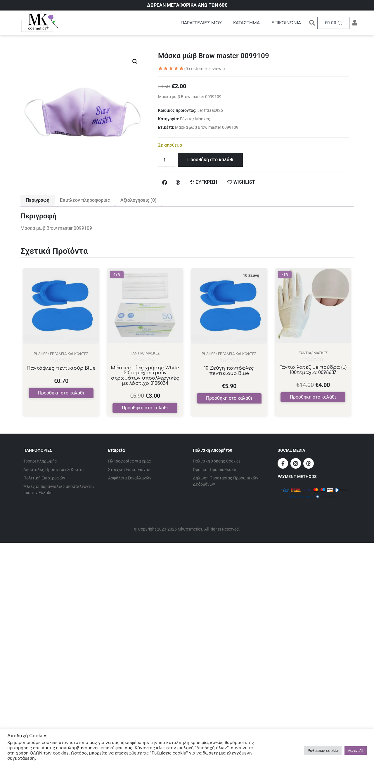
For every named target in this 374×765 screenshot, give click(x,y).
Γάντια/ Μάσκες (195, 119)
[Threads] (308, 463)
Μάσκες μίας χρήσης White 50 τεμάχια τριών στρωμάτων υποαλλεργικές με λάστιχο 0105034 (145, 375)
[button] (135, 61)
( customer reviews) (204, 68)
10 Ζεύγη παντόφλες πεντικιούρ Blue (229, 371)
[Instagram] (295, 463)
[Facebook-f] (283, 463)
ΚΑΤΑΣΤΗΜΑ (246, 23)
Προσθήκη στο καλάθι (210, 159)
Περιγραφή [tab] (37, 200)
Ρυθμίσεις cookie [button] (323, 750)
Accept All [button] (355, 750)
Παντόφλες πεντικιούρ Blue (61, 368)
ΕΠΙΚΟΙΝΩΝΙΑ (286, 23)
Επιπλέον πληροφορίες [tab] (85, 200)
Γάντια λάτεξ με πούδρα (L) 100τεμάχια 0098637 (313, 370)
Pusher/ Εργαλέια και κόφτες (61, 354)
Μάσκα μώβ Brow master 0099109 (206, 127)
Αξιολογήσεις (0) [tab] (138, 200)
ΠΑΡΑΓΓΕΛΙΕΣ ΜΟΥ (201, 23)
